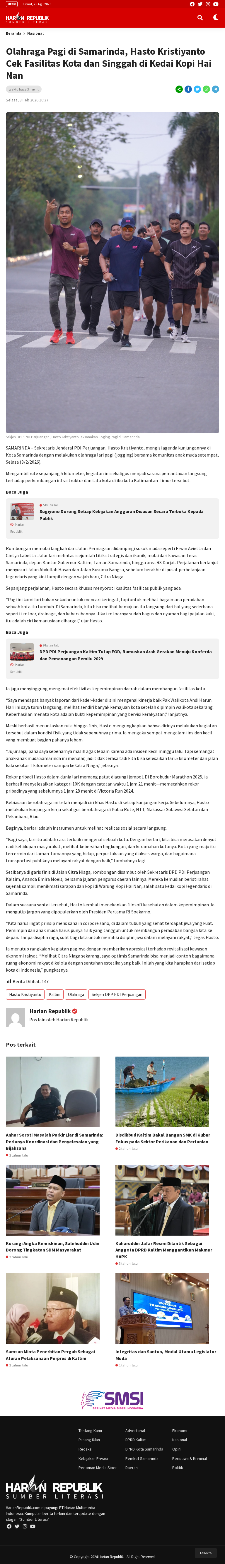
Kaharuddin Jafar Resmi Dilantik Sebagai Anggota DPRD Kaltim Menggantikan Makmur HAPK (163, 1249)
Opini (176, 1449)
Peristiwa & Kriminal (189, 1458)
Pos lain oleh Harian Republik (58, 1019)
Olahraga (76, 994)
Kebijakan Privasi (93, 1458)
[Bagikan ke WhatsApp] (206, 89)
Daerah (131, 1467)
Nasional (35, 33)
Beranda (13, 33)
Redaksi (86, 1449)
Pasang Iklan (89, 1439)
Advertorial (135, 1430)
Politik (177, 1467)
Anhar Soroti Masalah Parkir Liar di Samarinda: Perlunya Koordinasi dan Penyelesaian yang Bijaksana (54, 1141)
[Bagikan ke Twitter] (197, 89)
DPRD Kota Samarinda (144, 1449)
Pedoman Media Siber (98, 1467)
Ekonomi (179, 1430)
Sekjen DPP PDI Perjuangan (117, 994)
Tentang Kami (90, 1430)
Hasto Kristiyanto (25, 994)
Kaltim (54, 994)
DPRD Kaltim (135, 1439)
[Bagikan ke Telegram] (215, 89)
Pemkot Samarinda (141, 1458)
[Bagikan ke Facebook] (188, 89)
